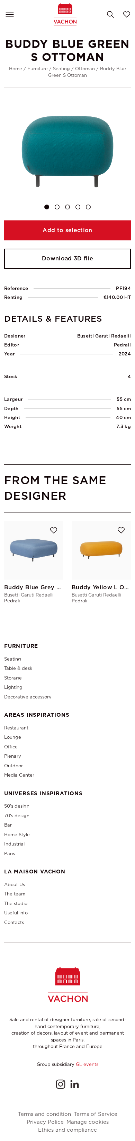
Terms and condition (44, 1114)
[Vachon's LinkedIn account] (74, 1084)
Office (11, 746)
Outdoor (13, 765)
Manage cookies (87, 1122)
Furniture (37, 68)
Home (15, 68)
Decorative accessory (28, 696)
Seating (61, 68)
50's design (16, 806)
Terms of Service (95, 1114)
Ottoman (85, 68)
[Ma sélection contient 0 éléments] (127, 14)
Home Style (17, 834)
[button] (46, 207)
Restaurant (16, 727)
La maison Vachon (34, 872)
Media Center (19, 775)
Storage (13, 678)
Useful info (16, 912)
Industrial (14, 844)
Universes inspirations (43, 793)
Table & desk (18, 668)
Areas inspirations (36, 715)
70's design (16, 815)
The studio (15, 903)
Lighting (13, 687)
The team (14, 893)
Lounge (12, 737)
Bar (8, 825)
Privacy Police (45, 1122)
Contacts (14, 922)
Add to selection (67, 230)
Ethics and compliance (67, 1130)
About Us (14, 884)
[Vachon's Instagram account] (60, 1084)
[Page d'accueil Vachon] (65, 14)
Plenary (12, 756)
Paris (9, 853)
